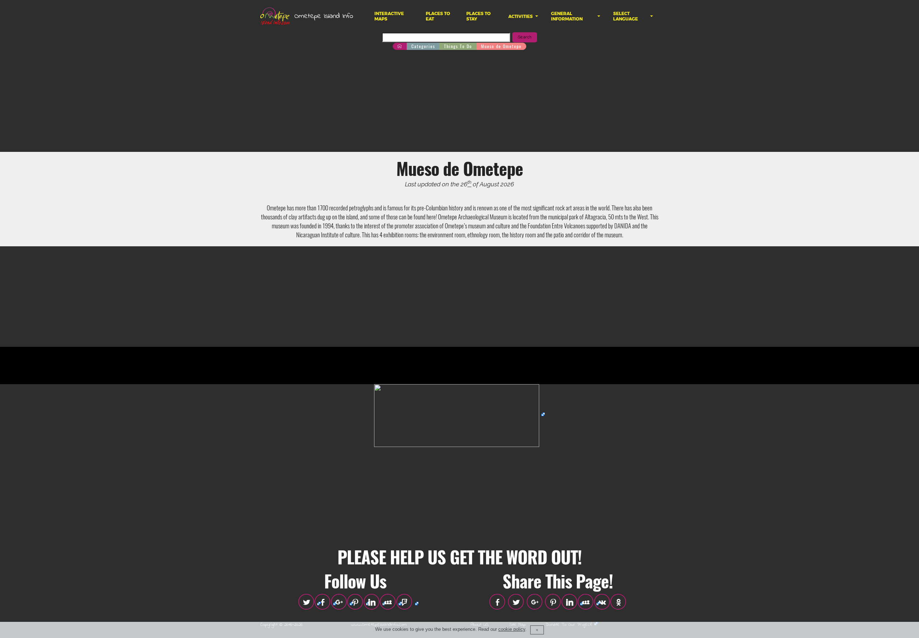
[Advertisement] (459, 101)
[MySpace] (388, 602)
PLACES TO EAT (438, 16)
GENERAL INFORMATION (567, 16)
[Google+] (339, 602)
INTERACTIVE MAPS (389, 16)
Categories (423, 46)
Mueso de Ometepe (501, 46)
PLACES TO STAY (478, 16)
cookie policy (511, 629)
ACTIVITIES (520, 16)
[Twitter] (306, 602)
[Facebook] (322, 602)
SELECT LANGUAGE (625, 16)
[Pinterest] (355, 602)
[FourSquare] (404, 602)
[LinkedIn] (371, 602)
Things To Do (458, 46)
